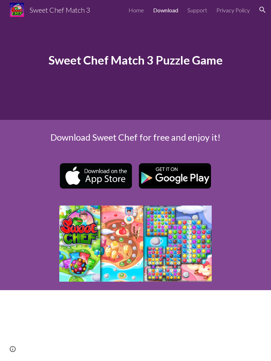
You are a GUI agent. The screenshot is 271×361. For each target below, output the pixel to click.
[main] (135, 60)
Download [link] (165, 10)
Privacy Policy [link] (233, 10)
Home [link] (136, 10)
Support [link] (197, 10)
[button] (262, 9)
